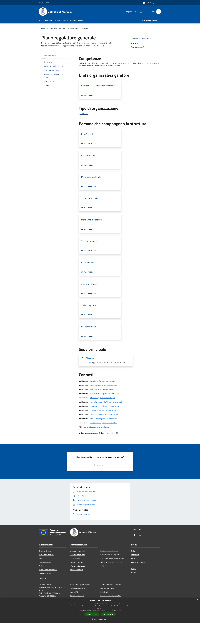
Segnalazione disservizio (78, 588)
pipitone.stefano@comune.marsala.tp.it (103, 418)
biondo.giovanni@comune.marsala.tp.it (103, 385)
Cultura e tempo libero (77, 554)
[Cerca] (158, 11)
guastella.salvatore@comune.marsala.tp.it (104, 393)
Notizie (133, 551)
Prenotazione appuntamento (80, 584)
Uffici (65, 28)
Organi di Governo (45, 551)
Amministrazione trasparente (110, 584)
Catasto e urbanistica (77, 566)
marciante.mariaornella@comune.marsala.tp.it (106, 402)
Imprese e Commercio (77, 562)
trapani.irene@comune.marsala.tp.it (102, 381)
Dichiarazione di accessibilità (110, 596)
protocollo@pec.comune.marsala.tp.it (96, 427)
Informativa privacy (107, 588)
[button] (99, 619)
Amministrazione (54, 28)
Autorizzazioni (105, 566)
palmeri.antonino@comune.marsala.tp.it (104, 414)
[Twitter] (140, 11)
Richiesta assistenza (77, 596)
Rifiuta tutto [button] (108, 614)
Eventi (133, 572)
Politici (41, 566)
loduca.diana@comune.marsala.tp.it (102, 397)
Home (43, 28)
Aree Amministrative (46, 554)
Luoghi (133, 568)
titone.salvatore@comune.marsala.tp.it (103, 423)
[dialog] (100, 610)
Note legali (104, 592)
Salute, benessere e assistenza (111, 562)
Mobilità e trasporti (76, 569)
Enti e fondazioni (45, 562)
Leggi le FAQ (74, 592)
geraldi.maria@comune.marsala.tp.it (102, 389)
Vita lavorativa (75, 558)
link (120, 610)
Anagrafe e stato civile (77, 551)
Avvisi (133, 558)
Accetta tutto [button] (92, 614)
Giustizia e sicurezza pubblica (110, 554)
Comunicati (135, 554)
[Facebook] (135, 11)
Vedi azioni (145, 38)
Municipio (90, 358)
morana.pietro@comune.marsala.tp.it (103, 410)
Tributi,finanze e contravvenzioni (112, 558)
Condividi (135, 38)
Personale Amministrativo (48, 569)
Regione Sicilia (44, 2)
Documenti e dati (45, 573)
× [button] (197, 600)
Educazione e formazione (109, 551)
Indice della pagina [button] (50, 55)
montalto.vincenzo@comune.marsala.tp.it (104, 406)
